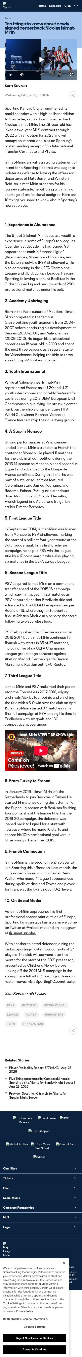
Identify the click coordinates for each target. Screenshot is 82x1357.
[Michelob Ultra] (17, 1144)
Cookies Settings (34, 1326)
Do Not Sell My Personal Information (25, 1318)
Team (11, 1023)
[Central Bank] (66, 1144)
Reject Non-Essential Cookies (34, 1338)
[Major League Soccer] (6, 1249)
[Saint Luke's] (47, 1118)
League (12, 1014)
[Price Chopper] (39, 1131)
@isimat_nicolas (22, 933)
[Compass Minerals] (24, 1122)
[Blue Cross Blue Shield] (42, 1148)
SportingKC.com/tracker (56, 981)
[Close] (64, 1262)
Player (31, 1014)
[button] (76, 6)
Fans (10, 1005)
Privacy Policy (24, 1311)
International (55, 1005)
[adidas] (39, 1157)
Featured (29, 1005)
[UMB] (64, 1118)
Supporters (54, 1014)
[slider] (41, 70)
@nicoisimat (36, 927)
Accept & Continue (34, 1349)
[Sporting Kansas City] (7, 6)
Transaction (33, 1023)
